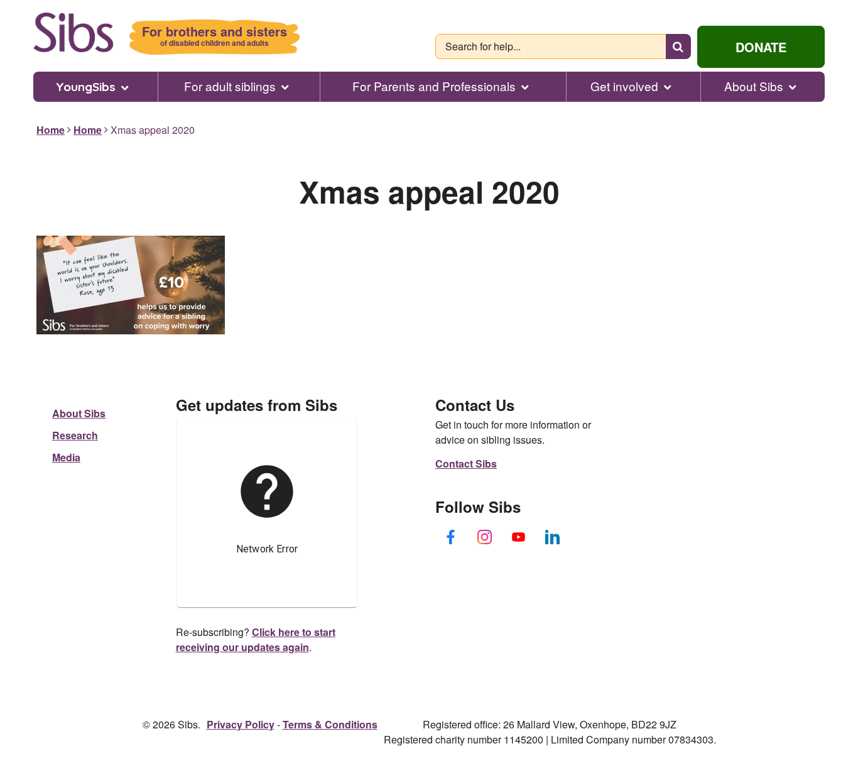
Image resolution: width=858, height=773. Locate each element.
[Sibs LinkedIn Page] (552, 536)
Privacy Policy (240, 724)
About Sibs (753, 86)
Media (66, 457)
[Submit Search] (678, 46)
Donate (761, 47)
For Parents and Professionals (434, 86)
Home (50, 130)
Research (75, 435)
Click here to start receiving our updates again (255, 639)
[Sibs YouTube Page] (519, 536)
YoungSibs (86, 86)
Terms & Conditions (330, 724)
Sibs (73, 32)
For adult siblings (230, 86)
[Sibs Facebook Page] (451, 536)
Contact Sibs (466, 463)
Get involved (624, 86)
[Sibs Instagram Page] (485, 536)
